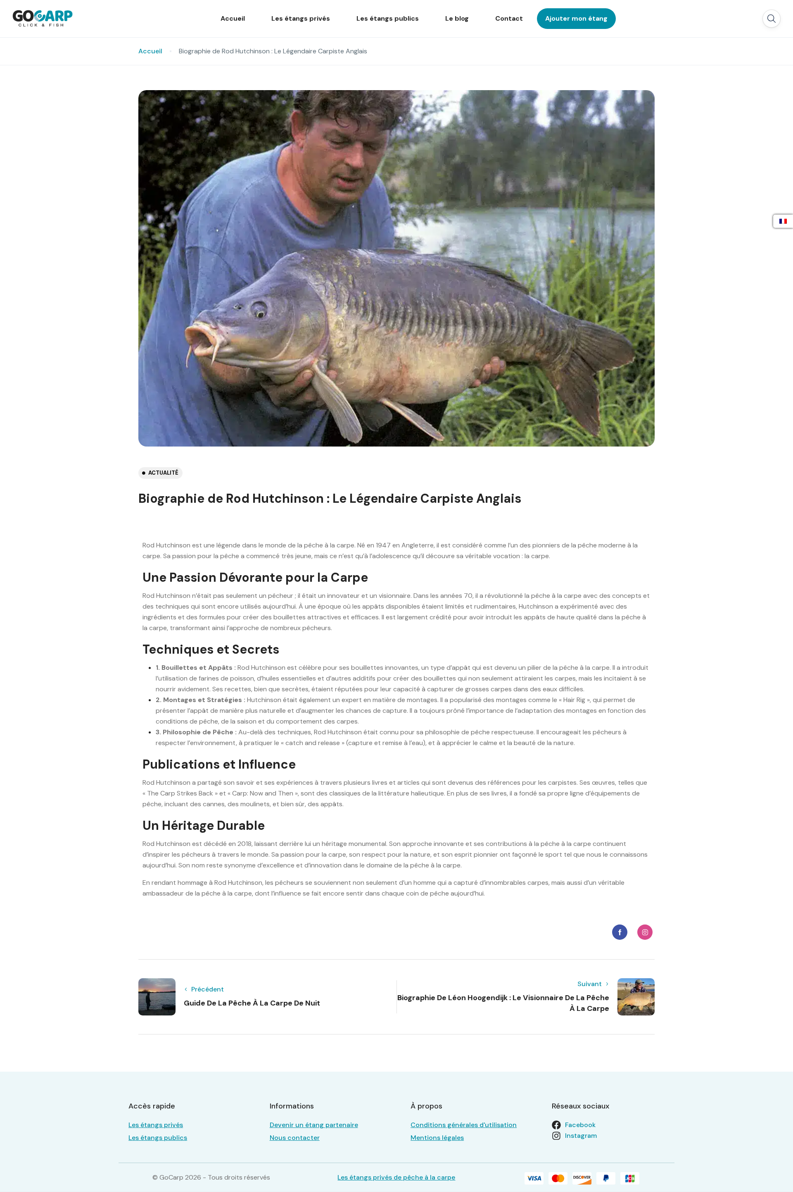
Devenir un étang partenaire (314, 1124)
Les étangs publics (387, 18)
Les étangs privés (300, 18)
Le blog (457, 18)
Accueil (233, 18)
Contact (509, 18)
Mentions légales (437, 1137)
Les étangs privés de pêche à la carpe (396, 1177)
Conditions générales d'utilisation (464, 1124)
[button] (771, 19)
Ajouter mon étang (576, 18)
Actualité (163, 472)
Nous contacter (295, 1137)
